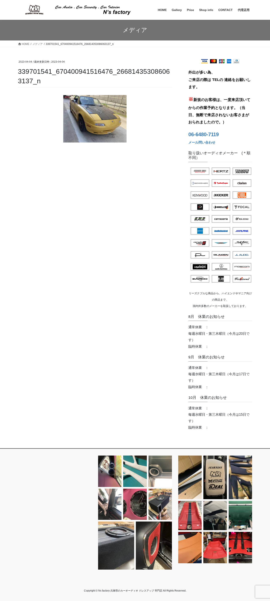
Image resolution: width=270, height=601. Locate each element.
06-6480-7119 (203, 134)
